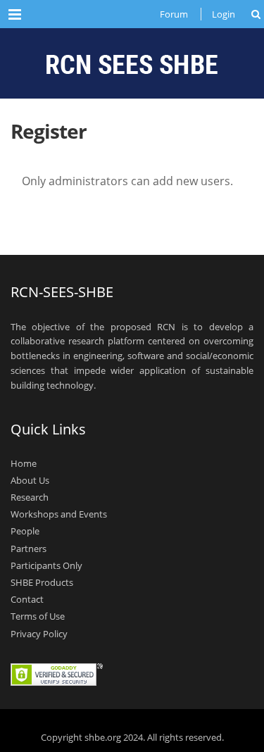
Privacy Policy (39, 633)
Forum (174, 14)
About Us (30, 480)
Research (30, 497)
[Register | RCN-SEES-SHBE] (132, 63)
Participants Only (46, 565)
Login (223, 14)
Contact (27, 599)
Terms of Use (38, 616)
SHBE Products (42, 582)
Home (24, 462)
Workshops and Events (59, 514)
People (25, 531)
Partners (28, 547)
